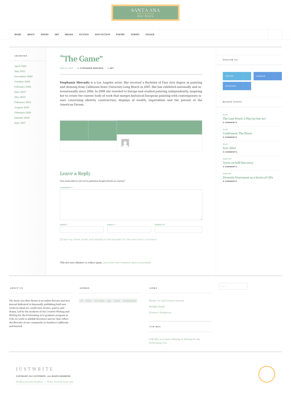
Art (57, 34)
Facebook (260, 76)
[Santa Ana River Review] (145, 13)
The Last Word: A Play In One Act (244, 118)
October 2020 (22, 81)
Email (111, 225)
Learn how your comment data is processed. (127, 262)
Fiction (84, 34)
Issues (44, 34)
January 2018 (21, 117)
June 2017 (20, 122)
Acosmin (69, 381)
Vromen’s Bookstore (160, 312)
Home (18, 34)
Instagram (230, 86)
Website (160, 225)
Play (225, 115)
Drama (69, 34)
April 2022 (20, 66)
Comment (66, 188)
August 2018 (21, 107)
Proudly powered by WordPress (29, 381)
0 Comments (230, 122)
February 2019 (22, 102)
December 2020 (23, 76)
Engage (150, 34)
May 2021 (19, 71)
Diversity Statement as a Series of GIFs (248, 177)
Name (63, 225)
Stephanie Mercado (91, 68)
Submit (135, 34)
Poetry (120, 34)
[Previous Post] (74, 131)
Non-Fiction (102, 34)
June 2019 (20, 92)
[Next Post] (102, 131)
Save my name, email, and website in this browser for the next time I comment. (109, 239)
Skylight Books (157, 306)
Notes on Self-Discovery (238, 163)
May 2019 (19, 97)
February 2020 (22, 86)
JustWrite (35, 369)
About (31, 34)
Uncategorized (129, 300)
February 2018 (22, 112)
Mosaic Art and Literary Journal (166, 300)
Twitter (229, 76)
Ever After (229, 148)
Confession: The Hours (237, 133)
